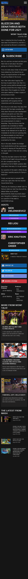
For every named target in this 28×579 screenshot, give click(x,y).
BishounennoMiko (15, 228)
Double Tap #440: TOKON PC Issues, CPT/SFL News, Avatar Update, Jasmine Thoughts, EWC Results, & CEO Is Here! (19, 429)
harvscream (15, 250)
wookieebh (15, 218)
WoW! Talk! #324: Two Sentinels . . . (18, 417)
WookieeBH (15, 215)
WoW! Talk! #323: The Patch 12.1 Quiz (18, 439)
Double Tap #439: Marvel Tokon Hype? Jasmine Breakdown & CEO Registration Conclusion (19, 451)
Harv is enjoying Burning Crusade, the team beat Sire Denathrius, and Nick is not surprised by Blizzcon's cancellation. (13, 42)
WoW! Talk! (13, 254)
